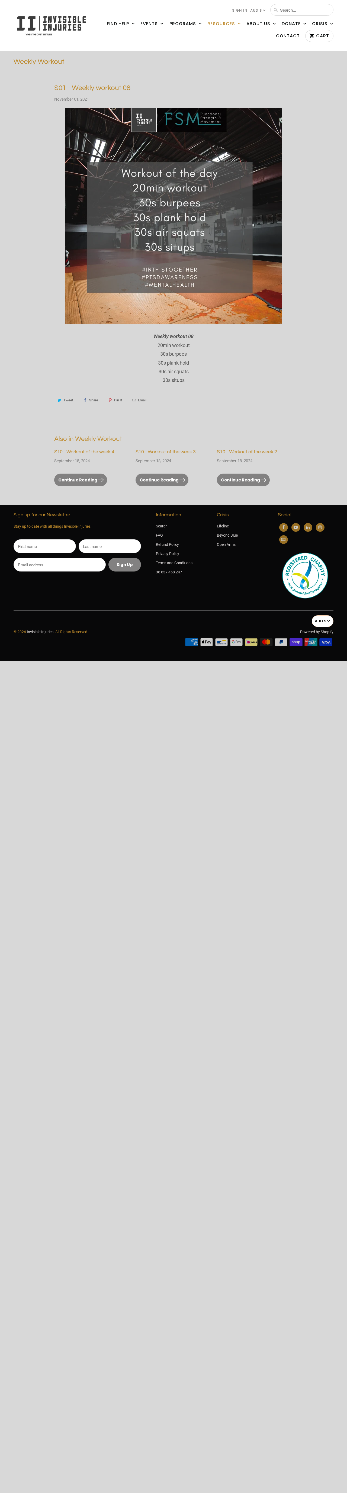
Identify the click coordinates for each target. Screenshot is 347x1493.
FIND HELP (118, 24)
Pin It (118, 400)
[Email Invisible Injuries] (283, 539)
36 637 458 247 (169, 572)
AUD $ (256, 10)
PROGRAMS (183, 24)
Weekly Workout (39, 61)
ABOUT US (259, 24)
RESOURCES (221, 24)
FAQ (159, 535)
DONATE (292, 24)
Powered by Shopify (316, 632)
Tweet (68, 400)
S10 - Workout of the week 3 (166, 451)
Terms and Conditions (174, 563)
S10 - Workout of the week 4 (84, 451)
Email (142, 400)
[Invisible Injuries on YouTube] (295, 527)
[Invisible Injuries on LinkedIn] (308, 527)
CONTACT (288, 36)
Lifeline (223, 526)
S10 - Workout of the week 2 (247, 451)
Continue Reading (78, 480)
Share (93, 400)
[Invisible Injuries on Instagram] (320, 527)
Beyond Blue (227, 535)
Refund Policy (167, 544)
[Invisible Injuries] (51, 25)
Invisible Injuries (40, 632)
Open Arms (226, 544)
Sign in (240, 10)
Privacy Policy (167, 553)
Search (162, 526)
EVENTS (149, 24)
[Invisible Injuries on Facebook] (283, 527)
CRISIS (320, 24)
